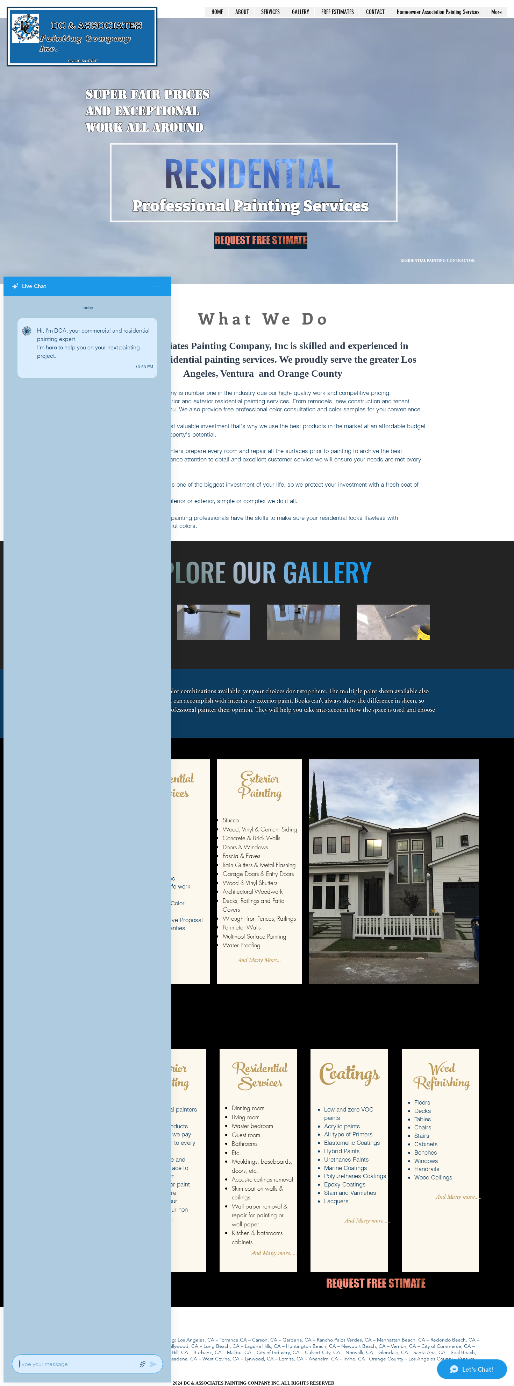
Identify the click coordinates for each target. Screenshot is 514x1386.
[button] (213, 622)
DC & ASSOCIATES (97, 25)
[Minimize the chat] (157, 286)
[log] (87, 823)
